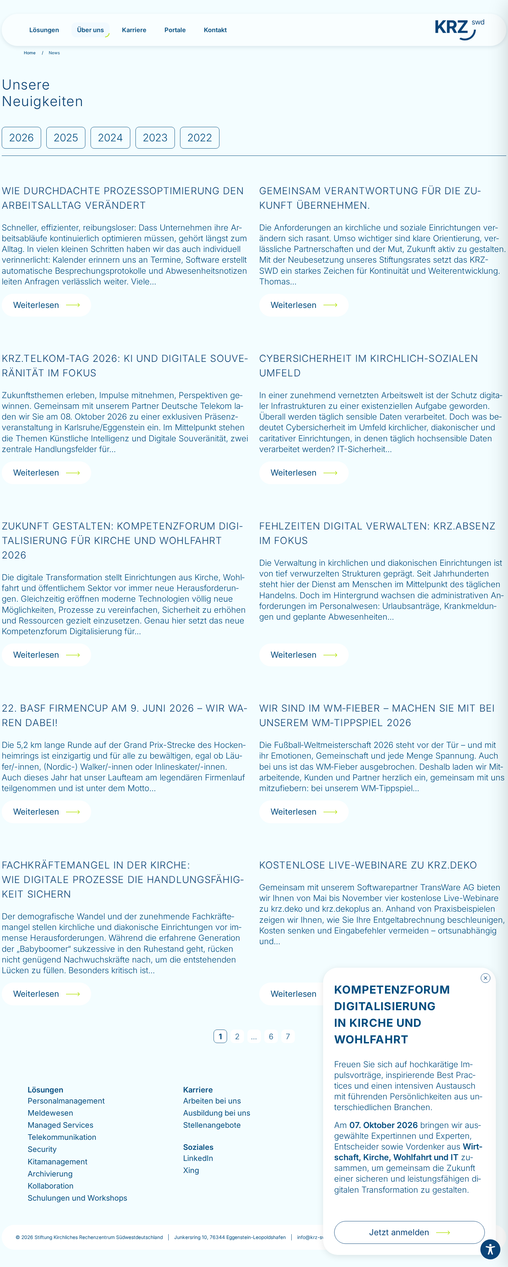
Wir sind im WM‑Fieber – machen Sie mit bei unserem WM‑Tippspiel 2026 (377, 715)
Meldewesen (50, 1112)
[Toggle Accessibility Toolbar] (490, 1249)
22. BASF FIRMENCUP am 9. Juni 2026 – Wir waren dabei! (124, 715)
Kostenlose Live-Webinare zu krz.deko (368, 865)
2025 (66, 137)
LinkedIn (198, 1157)
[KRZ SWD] (459, 29)
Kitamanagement (57, 1161)
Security (42, 1149)
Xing (191, 1170)
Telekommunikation (62, 1137)
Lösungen (44, 30)
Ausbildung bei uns (216, 1112)
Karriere (134, 30)
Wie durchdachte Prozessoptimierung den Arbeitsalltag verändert (123, 198)
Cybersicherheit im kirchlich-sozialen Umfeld (368, 366)
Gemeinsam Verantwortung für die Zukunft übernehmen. (370, 198)
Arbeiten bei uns (212, 1100)
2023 (155, 137)
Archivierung (50, 1173)
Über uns (90, 30)
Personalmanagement (66, 1100)
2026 (21, 137)
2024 (110, 137)
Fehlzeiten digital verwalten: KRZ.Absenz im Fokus (377, 533)
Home (30, 52)
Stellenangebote (212, 1124)
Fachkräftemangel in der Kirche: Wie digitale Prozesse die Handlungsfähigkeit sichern (123, 879)
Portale (175, 30)
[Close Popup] (485, 978)
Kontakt (215, 30)
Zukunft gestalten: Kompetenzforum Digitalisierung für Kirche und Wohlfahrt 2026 (122, 540)
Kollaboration (51, 1185)
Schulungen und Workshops (77, 1197)
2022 (199, 137)
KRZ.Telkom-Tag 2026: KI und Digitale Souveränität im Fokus (125, 366)
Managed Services (60, 1124)
